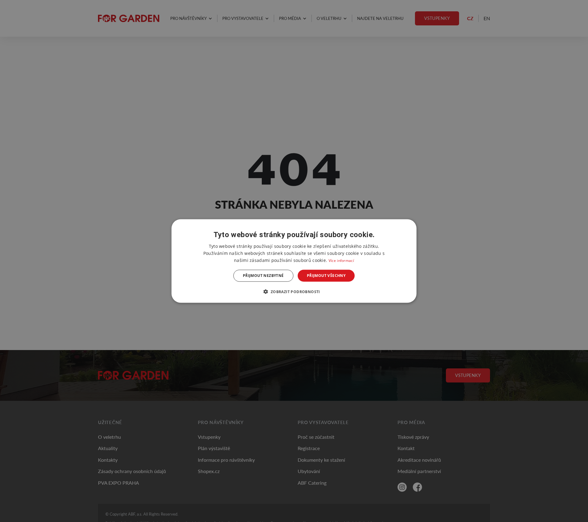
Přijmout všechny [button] (326, 275)
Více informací (341, 260)
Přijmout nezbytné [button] (263, 275)
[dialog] (294, 261)
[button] (294, 291)
